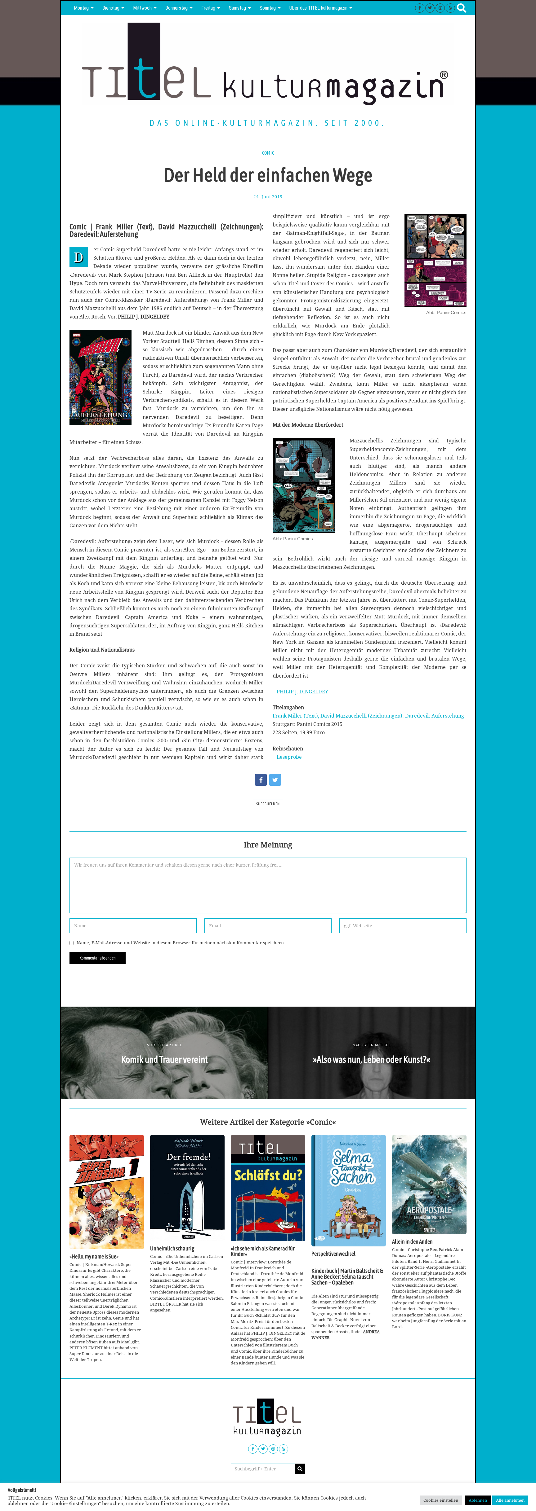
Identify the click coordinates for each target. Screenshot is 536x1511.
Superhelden (268, 804)
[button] (300, 1469)
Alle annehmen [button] (510, 1500)
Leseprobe (289, 756)
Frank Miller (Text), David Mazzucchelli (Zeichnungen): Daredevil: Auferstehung (368, 715)
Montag (81, 8)
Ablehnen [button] (478, 1500)
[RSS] (450, 8)
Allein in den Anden (412, 1242)
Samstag (237, 8)
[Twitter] (430, 8)
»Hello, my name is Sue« (93, 1257)
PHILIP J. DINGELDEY (302, 691)
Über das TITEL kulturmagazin (318, 8)
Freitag (208, 8)
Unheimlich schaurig (172, 1248)
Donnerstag (176, 8)
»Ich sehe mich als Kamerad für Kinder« (263, 1251)
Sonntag (268, 8)
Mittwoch (142, 8)
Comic (268, 153)
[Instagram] (440, 8)
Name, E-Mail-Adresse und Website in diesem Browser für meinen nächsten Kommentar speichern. (181, 943)
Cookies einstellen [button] (440, 1500)
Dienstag (110, 8)
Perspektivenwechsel (333, 1254)
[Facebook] (419, 8)
